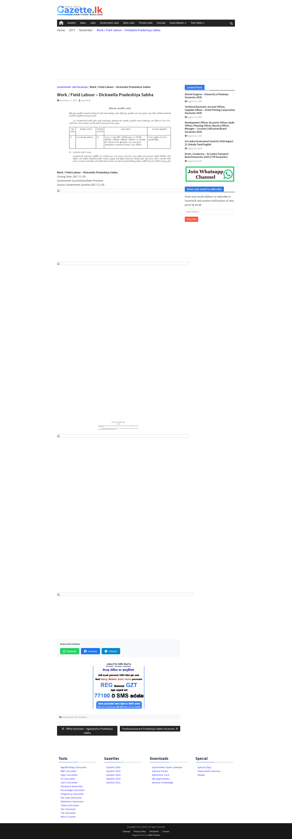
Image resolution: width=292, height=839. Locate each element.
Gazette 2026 (113, 767)
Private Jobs (145, 23)
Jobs (93, 23)
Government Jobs (109, 23)
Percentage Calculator (73, 790)
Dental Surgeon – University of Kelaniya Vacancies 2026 (206, 96)
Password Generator (72, 786)
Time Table (196, 23)
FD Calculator (68, 778)
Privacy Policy (140, 831)
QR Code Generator (71, 797)
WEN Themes (154, 835)
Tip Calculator (68, 812)
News (83, 23)
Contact (165, 831)
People (201, 774)
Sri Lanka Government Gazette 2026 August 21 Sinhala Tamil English (209, 143)
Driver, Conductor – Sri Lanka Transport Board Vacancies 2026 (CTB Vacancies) (207, 155)
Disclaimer (154, 831)
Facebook (92, 651)
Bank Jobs (128, 23)
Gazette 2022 (113, 782)
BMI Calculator (69, 771)
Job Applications (161, 778)
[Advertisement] (146, 55)
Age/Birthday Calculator (74, 767)
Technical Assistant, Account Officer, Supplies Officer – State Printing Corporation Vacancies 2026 (210, 110)
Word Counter (68, 816)
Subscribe (191, 219)
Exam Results (177, 23)
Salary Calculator (70, 805)
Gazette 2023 (113, 778)
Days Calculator (69, 774)
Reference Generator (72, 801)
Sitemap (126, 831)
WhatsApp (71, 651)
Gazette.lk (86, 100)
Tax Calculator (68, 809)
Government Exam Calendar (167, 767)
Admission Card (160, 774)
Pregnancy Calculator (72, 793)
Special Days (204, 767)
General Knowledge (162, 782)
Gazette (72, 23)
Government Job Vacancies (72, 87)
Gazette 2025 (113, 771)
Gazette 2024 (113, 774)
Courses (161, 23)
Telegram (113, 651)
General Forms (160, 771)
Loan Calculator (69, 782)
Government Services (209, 771)
